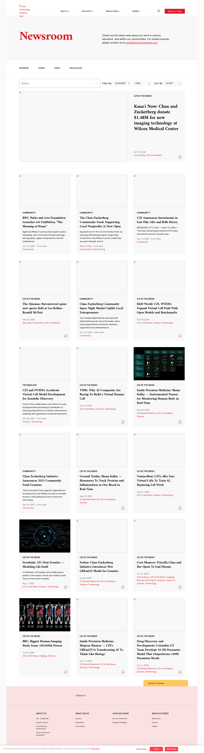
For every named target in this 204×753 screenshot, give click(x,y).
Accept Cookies (171, 749)
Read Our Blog (175, 11)
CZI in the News (154, 155)
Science (157, 322)
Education (80, 722)
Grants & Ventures (120, 718)
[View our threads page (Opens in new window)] (104, 695)
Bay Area (27, 322)
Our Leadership (42, 718)
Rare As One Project (146, 580)
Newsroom (24, 68)
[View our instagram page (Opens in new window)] (98, 695)
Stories (41, 68)
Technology (167, 322)
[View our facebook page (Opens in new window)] (91, 695)
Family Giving (98, 249)
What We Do (87, 11)
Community (139, 155)
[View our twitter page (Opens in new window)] (118, 695)
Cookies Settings (141, 749)
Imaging (170, 577)
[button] (122, 83)
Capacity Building (120, 722)
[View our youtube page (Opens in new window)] (125, 695)
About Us (64, 11)
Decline (156, 749)
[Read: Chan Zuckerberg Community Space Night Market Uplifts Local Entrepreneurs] (102, 300)
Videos (57, 68)
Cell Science (143, 577)
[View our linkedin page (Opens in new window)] (111, 695)
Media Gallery (76, 68)
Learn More (95, 748)
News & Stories (112, 11)
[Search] (158, 11)
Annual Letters (42, 722)
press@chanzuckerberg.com (141, 42)
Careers (135, 11)
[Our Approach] (25, 11)
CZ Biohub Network (146, 413)
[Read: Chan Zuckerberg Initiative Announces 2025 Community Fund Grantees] (44, 473)
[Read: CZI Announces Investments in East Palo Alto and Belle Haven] (159, 214)
